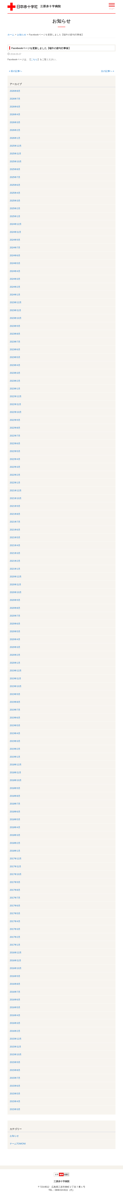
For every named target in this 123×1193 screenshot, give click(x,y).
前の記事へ (15, 71)
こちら (34, 59)
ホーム (11, 34)
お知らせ (21, 34)
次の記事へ (107, 71)
